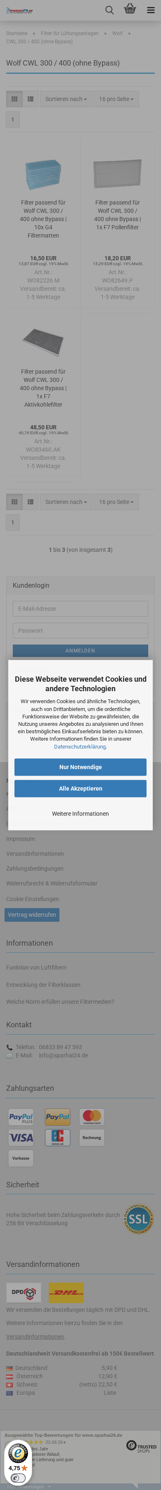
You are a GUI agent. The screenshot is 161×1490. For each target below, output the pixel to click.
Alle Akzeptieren (80, 788)
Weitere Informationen (80, 813)
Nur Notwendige (80, 767)
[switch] (18, 1478)
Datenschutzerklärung (80, 747)
